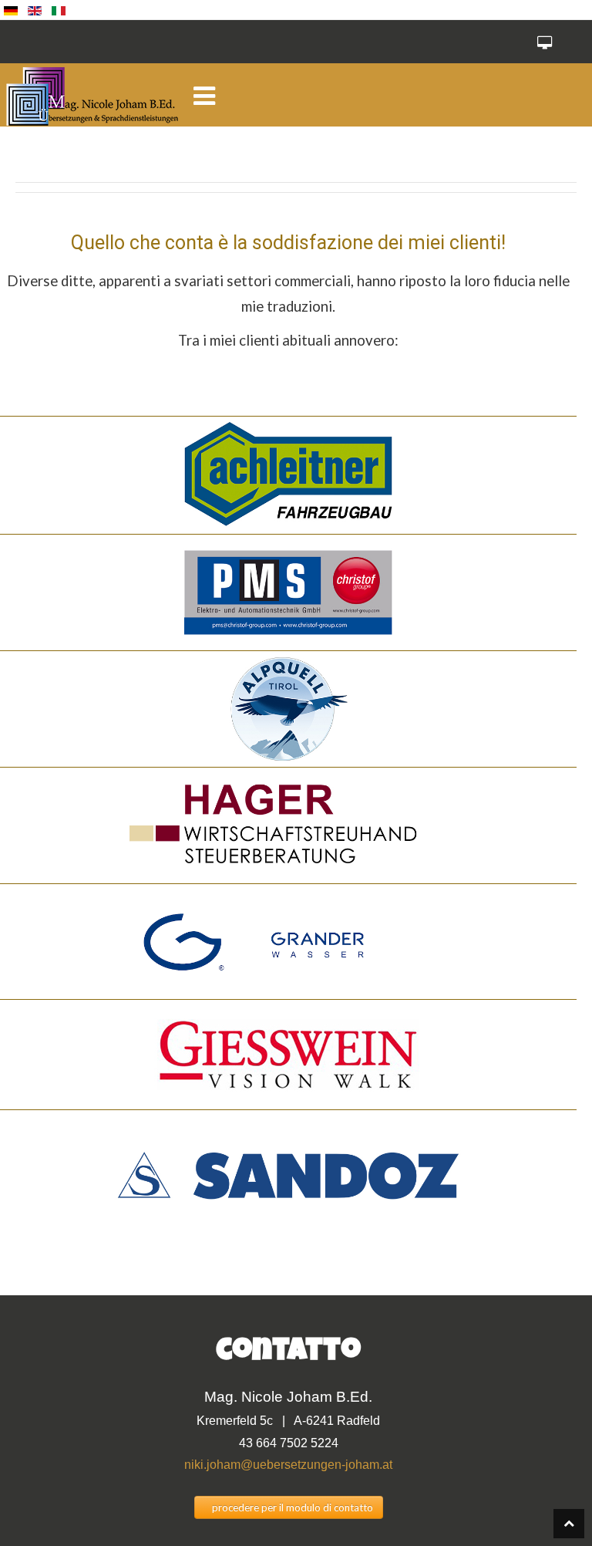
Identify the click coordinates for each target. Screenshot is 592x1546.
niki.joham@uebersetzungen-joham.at (288, 1464)
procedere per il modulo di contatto (292, 1507)
